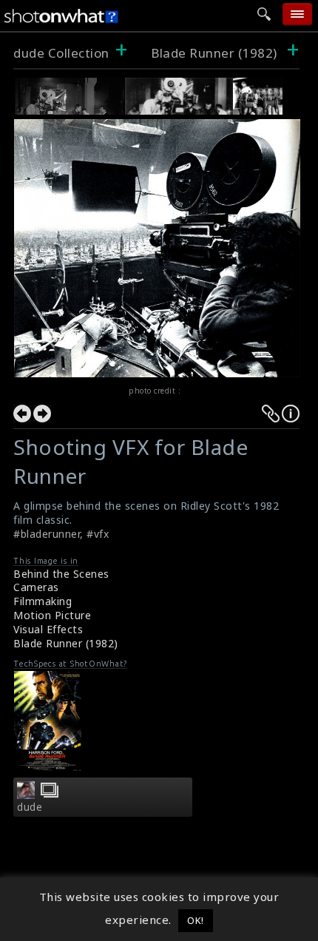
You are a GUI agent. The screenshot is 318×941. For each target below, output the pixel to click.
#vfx (98, 534)
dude (29, 807)
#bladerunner (46, 534)
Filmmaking (42, 601)
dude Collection (61, 52)
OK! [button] (195, 920)
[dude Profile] (26, 794)
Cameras (36, 587)
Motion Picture (52, 615)
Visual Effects (48, 629)
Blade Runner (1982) (214, 52)
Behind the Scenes (61, 574)
